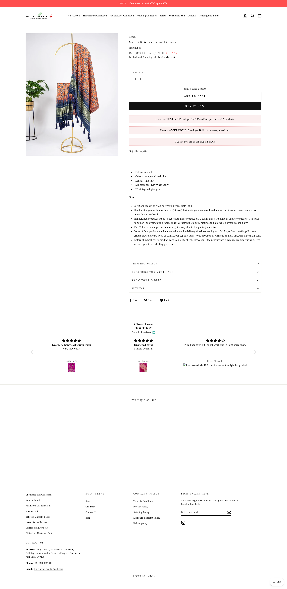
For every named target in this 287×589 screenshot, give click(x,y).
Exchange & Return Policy (146, 518)
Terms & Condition (143, 501)
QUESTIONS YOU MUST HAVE (153, 272)
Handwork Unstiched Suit (38, 505)
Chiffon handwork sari (37, 528)
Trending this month (208, 15)
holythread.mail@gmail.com (48, 569)
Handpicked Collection (95, 15)
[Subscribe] (229, 512)
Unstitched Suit (177, 15)
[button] (33, 351)
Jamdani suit (32, 511)
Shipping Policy (145, 264)
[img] (143, 328)
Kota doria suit (33, 500)
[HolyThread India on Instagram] (183, 523)
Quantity (136, 72)
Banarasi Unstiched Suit (37, 517)
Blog (88, 518)
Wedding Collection (147, 15)
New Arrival (74, 15)
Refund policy (140, 523)
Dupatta (192, 15)
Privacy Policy (140, 506)
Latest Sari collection (36, 522)
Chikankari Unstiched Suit (39, 533)
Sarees (163, 15)
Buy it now (195, 106)
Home (132, 37)
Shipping (147, 57)
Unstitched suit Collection (38, 494)
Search (89, 501)
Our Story (91, 506)
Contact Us (91, 512)
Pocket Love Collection (122, 15)
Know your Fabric (146, 280)
